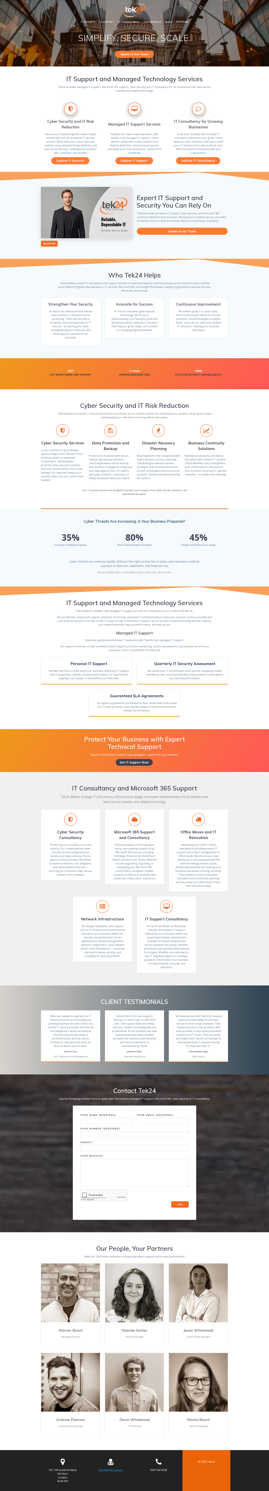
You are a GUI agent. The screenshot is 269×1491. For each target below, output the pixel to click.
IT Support (107, 21)
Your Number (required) (100, 1128)
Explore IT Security (70, 160)
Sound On (49, 243)
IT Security (88, 21)
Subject (86, 1142)
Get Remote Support (111, 1470)
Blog (168, 21)
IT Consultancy (128, 21)
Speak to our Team (182, 231)
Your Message (91, 1155)
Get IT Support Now (134, 762)
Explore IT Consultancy (198, 160)
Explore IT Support (134, 160)
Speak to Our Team (134, 54)
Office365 (182, 21)
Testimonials (152, 21)
